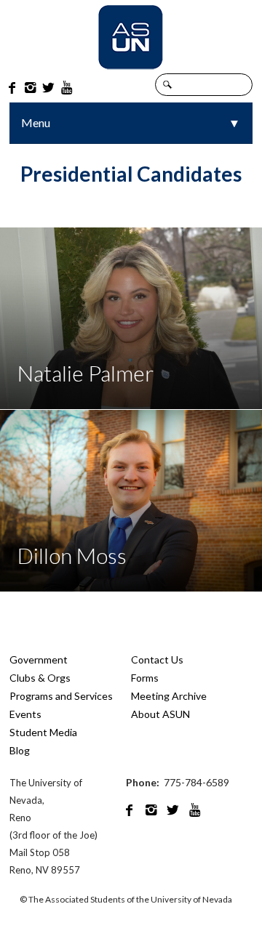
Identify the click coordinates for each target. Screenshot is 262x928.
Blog (19, 750)
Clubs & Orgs (40, 677)
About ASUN (160, 714)
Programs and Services (61, 696)
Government (38, 659)
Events (25, 714)
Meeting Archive (169, 696)
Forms (145, 677)
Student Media (43, 732)
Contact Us (157, 659)
